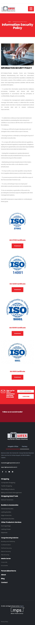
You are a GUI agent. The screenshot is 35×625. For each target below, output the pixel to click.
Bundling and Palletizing (8, 541)
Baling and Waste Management (11, 493)
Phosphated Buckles (7, 519)
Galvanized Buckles (7, 509)
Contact (4, 582)
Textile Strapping (6, 486)
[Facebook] (2, 471)
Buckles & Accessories (9, 505)
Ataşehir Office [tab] (13, 446)
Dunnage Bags (6, 526)
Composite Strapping (8, 483)
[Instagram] (9, 471)
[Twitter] (5, 471)
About (3, 575)
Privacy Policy (4, 621)
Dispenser (4, 532)
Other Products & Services (11, 522)
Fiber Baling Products (8, 489)
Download (17, 246)
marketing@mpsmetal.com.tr (10, 463)
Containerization (6, 545)
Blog (2, 578)
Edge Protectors (6, 515)
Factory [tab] (24, 446)
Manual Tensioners (7, 500)
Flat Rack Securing (6, 548)
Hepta (22, 606)
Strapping (5, 479)
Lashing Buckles (6, 512)
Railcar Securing (6, 551)
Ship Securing (5, 555)
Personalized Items (8, 571)
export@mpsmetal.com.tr (9, 467)
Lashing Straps (6, 529)
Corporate (4, 562)
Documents (4, 565)
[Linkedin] (12, 471)
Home (9, 22)
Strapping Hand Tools (9, 496)
